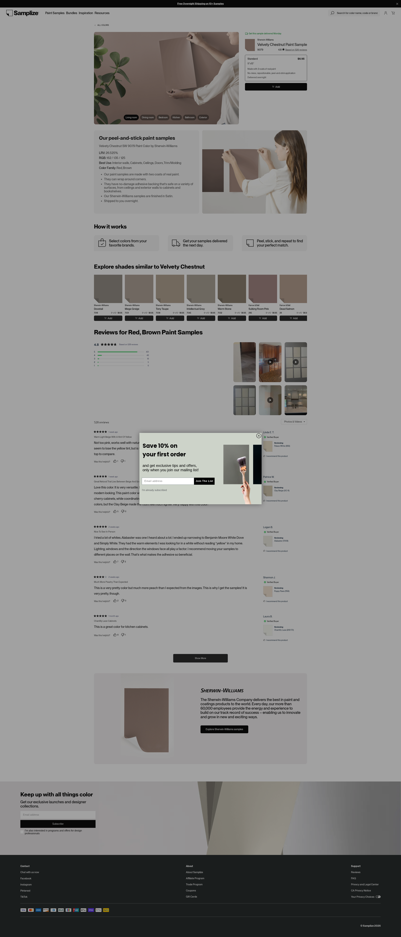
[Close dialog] (258, 435)
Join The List (204, 481)
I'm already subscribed (154, 490)
